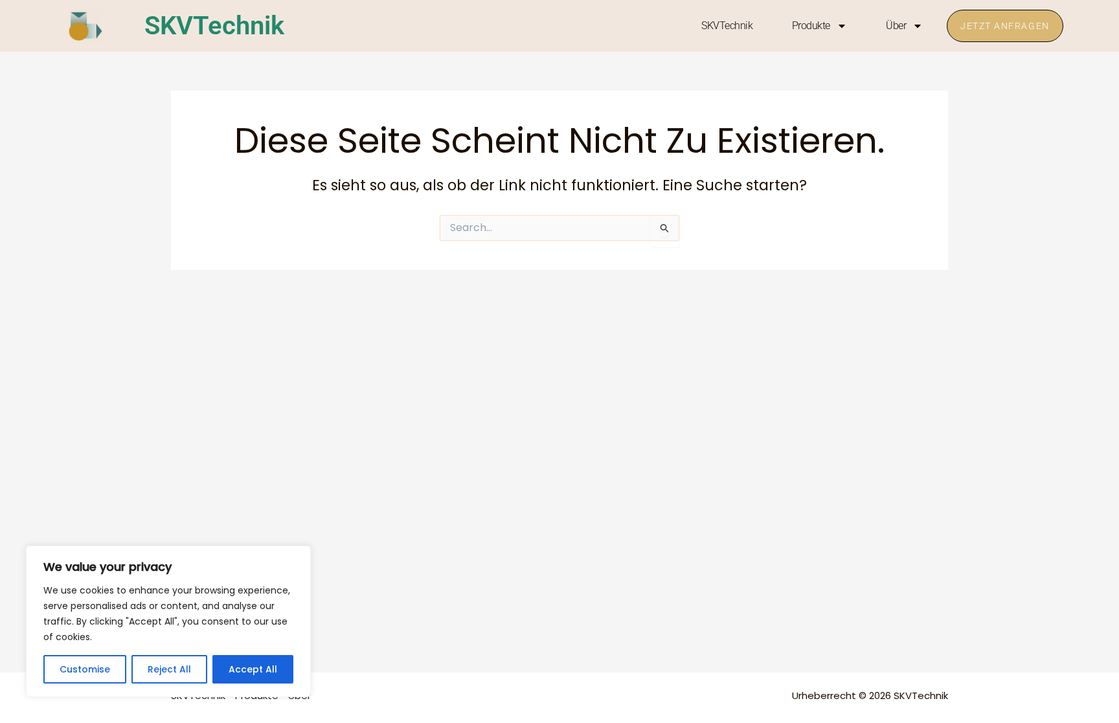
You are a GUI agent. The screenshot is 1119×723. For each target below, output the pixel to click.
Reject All (169, 669)
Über (896, 25)
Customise (85, 669)
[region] (168, 621)
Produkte (811, 25)
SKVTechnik (214, 25)
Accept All (253, 669)
